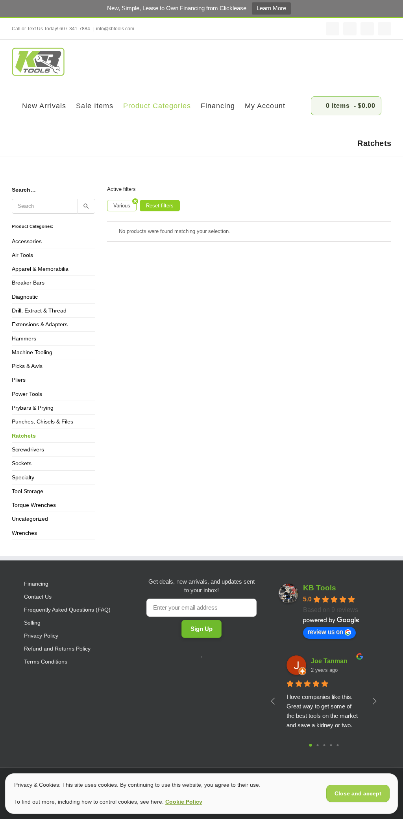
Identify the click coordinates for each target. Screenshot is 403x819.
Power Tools (27, 394)
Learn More (271, 8)
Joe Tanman (329, 661)
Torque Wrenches (34, 505)
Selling (32, 622)
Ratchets (24, 436)
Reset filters (160, 206)
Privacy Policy (41, 635)
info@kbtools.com (115, 28)
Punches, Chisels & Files (42, 421)
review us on (325, 632)
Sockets (21, 463)
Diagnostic (25, 297)
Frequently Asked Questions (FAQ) (67, 609)
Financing (36, 584)
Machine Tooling (32, 352)
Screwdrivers (28, 449)
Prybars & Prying (33, 408)
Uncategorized (30, 519)
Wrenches (24, 533)
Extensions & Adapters (40, 324)
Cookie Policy (183, 802)
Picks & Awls (27, 366)
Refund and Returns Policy (57, 648)
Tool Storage (27, 491)
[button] (298, 106)
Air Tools (22, 255)
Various (121, 206)
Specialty (23, 477)
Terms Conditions (45, 661)
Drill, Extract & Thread (39, 310)
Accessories (27, 241)
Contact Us (38, 596)
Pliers (19, 380)
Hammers (24, 338)
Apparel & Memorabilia (40, 269)
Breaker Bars (28, 282)
